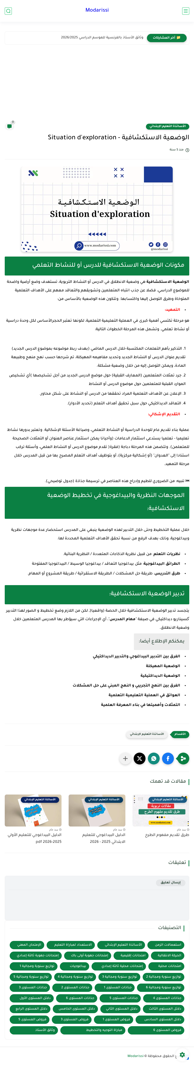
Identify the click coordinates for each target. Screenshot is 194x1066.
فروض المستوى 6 (167, 1030)
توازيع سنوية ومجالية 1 (37, 966)
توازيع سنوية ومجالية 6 (163, 987)
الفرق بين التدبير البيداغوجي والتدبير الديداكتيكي (136, 657)
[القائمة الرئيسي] (185, 11)
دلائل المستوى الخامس (77, 1009)
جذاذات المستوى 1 (118, 987)
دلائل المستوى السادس (162, 1019)
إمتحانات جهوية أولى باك (89, 956)
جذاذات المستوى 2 (75, 987)
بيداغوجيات (78, 966)
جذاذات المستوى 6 (80, 998)
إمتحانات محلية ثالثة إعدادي (122, 966)
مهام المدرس (123, 619)
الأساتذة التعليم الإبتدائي (168, 126)
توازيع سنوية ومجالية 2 (163, 977)
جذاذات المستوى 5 (124, 998)
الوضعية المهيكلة (163, 666)
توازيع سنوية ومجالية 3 (119, 977)
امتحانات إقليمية (133, 956)
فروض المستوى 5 (32, 1019)
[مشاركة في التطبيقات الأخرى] (125, 758)
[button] (168, 758)
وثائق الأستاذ (45, 1030)
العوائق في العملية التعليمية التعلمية (144, 695)
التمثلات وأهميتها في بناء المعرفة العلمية (140, 705)
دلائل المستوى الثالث (165, 1009)
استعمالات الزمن (168, 945)
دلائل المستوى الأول (35, 998)
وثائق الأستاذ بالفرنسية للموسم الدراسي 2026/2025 (102, 38)
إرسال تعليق (171, 883)
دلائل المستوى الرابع (31, 1009)
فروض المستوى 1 (116, 1019)
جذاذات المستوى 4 (167, 998)
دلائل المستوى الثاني (121, 1009)
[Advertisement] (97, 87)
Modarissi (97, 11)
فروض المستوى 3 (74, 1019)
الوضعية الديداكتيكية (160, 676)
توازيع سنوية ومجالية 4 (75, 977)
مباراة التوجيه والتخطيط (104, 1030)
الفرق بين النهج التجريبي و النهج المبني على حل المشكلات (126, 686)
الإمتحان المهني (29, 945)
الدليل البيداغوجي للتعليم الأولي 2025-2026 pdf (35, 838)
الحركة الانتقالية (169, 956)
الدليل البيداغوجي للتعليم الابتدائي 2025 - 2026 (103, 838)
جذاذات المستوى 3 (33, 987)
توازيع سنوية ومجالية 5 (31, 977)
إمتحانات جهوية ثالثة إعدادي (38, 956)
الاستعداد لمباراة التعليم (73, 945)
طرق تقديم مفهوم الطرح (167, 835)
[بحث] (8, 11)
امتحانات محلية (169, 966)
